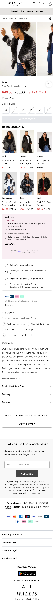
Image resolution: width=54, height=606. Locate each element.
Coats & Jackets (8, 18)
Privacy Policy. (39, 497)
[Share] (48, 18)
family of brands (12, 491)
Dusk (4, 80)
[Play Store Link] (26, 577)
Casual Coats (22, 18)
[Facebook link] (29, 590)
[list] (26, 49)
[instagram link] (22, 590)
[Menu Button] (4, 4)
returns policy (38, 291)
